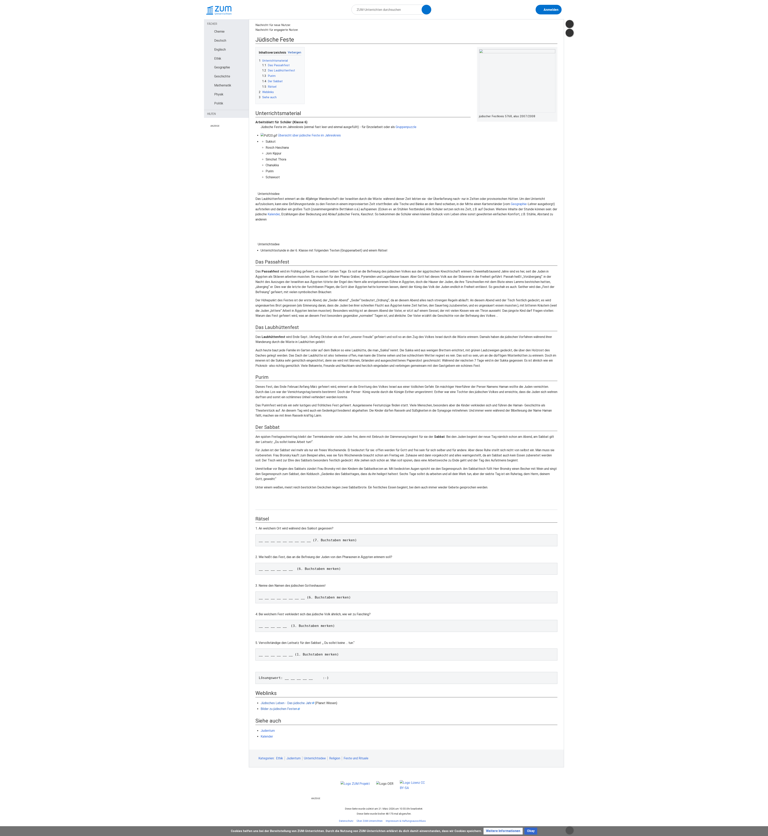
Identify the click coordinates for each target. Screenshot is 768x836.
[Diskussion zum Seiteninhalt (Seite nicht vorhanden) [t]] (570, 24)
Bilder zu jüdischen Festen (279, 709)
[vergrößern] (553, 116)
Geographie (519, 204)
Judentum (268, 731)
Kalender (274, 214)
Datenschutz (346, 820)
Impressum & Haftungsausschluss (406, 820)
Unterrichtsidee (315, 758)
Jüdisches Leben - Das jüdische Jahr (286, 703)
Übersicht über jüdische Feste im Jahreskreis (309, 135)
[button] (503, 831)
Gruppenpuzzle (406, 127)
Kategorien (266, 758)
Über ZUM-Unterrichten (370, 820)
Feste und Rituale (356, 758)
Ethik (279, 758)
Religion (334, 758)
